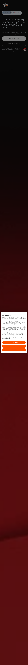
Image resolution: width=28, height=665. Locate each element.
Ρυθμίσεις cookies (14, 342)
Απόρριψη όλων (14, 349)
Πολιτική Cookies (6, 338)
